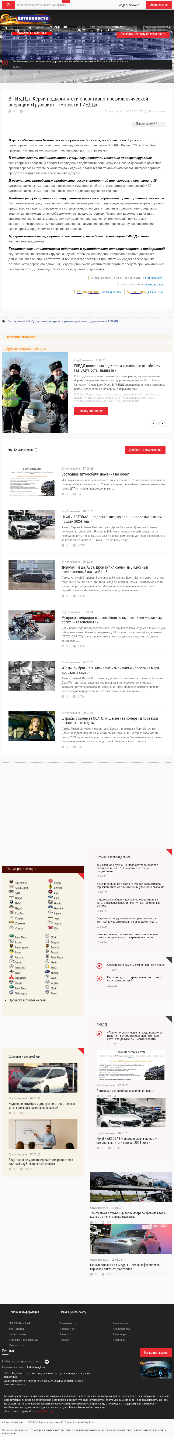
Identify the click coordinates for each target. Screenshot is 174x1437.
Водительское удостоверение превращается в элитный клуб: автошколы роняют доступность (127, 920)
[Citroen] (11, 928)
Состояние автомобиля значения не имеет (96, 474)
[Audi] (11, 892)
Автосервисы (121, 1328)
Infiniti (57, 913)
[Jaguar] (50, 923)
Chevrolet (20, 923)
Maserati (19, 957)
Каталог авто (17, 1334)
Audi (17, 892)
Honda (57, 903)
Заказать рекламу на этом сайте (143, 34)
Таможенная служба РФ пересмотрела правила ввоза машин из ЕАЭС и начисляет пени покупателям (127, 868)
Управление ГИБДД (21, 321)
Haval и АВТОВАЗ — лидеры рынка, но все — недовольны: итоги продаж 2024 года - (112, 519)
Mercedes (20, 967)
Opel (53, 937)
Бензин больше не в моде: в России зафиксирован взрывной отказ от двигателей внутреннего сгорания (130, 885)
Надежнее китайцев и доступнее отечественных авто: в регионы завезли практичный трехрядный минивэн (128, 903)
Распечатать (157, 111)
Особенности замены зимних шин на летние (135, 964)
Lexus (18, 942)
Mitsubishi (20, 977)
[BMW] (11, 903)
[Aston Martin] (11, 887)
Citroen (19, 928)
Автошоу (65, 1334)
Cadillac (19, 913)
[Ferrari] (50, 887)
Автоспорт (119, 1334)
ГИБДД (142, 111)
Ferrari (58, 887)
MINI (18, 972)
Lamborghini (21, 947)
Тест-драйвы (17, 1328)
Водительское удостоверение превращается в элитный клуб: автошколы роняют (40, 1162)
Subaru (54, 972)
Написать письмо (156, 1353)
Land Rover (21, 937)
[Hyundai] (50, 908)
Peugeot (55, 942)
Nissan (18, 982)
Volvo (53, 993)
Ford (56, 897)
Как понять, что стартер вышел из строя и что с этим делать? (134, 979)
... (3, 1417)
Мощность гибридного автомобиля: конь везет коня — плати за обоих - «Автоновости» (112, 619)
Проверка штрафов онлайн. (27, 1000)
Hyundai (58, 908)
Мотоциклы (16, 1345)
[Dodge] (50, 882)
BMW (18, 903)
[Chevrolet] (11, 923)
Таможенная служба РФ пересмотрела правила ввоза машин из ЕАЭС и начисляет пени (127, 1215)
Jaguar (57, 923)
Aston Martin (21, 887)
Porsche (55, 947)
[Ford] (50, 897)
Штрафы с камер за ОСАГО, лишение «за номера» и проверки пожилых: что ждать (110, 720)
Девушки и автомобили (23, 1339)
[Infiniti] (50, 913)
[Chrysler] (11, 918)
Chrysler (19, 918)
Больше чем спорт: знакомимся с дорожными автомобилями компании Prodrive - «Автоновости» (70, 61)
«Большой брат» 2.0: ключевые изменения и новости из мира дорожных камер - (110, 670)
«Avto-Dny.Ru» (44, 1411)
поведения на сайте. (111, 292)
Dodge (57, 882)
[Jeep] (50, 918)
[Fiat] (50, 892)
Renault (55, 952)
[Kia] (50, 928)
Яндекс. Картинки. (154, 284)
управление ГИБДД (104, 321)
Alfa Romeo (21, 882)
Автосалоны (120, 1323)
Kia (56, 928)
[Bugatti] (11, 908)
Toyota (54, 982)
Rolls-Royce (57, 957)
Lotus (18, 952)
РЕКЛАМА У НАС (20, 1323)
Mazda (18, 962)
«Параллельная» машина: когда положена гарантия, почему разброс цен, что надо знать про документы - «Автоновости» (134, 1036)
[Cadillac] (11, 913)
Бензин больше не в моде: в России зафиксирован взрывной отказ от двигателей (125, 1267)
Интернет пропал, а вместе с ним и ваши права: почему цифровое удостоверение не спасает (128, 936)
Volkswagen (21, 993)
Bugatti (18, 908)
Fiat (56, 892)
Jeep (56, 918)
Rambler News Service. (153, 277)
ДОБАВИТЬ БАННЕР (32, 32)
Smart (54, 967)
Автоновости (68, 1323)
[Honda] (50, 903)
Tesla (53, 977)
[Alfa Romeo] (11, 882)
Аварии (64, 1339)
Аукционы (119, 1339)
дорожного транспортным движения (62, 321)
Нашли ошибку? (146, 123)
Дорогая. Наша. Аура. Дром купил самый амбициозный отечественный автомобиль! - (105, 569)
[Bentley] (11, 897)
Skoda (54, 962)
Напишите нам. (156, 292)
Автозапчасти (68, 1328)
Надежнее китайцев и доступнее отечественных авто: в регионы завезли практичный (42, 1106)
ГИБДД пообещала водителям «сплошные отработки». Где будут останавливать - (117, 368)
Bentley (18, 897)
